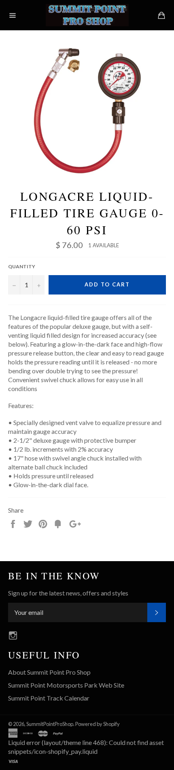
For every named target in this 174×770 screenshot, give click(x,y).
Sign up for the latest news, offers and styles (68, 593)
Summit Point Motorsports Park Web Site (66, 685)
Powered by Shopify (97, 724)
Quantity (21, 266)
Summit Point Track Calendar (48, 698)
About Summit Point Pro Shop (49, 672)
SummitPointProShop (49, 724)
